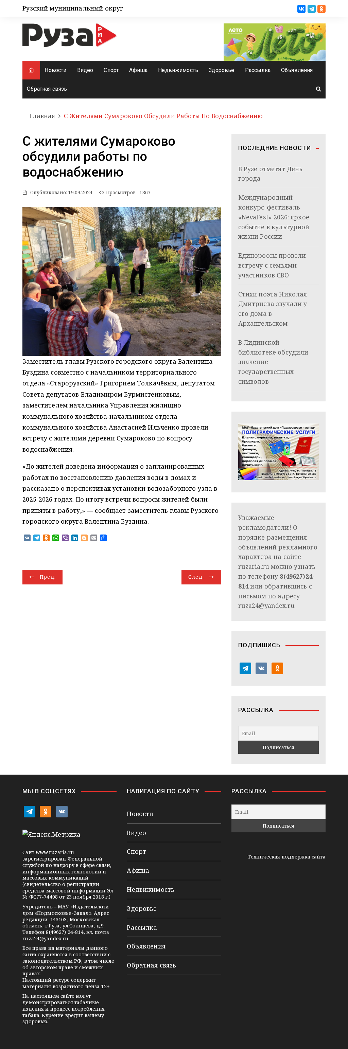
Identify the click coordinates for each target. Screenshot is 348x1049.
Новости (55, 70)
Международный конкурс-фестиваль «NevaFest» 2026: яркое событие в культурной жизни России (274, 216)
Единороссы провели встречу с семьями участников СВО (272, 265)
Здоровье (221, 70)
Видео (85, 70)
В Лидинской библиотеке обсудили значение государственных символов (273, 361)
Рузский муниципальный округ (72, 8)
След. (196, 577)
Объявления (297, 70)
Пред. (48, 577)
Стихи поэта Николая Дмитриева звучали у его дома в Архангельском (272, 308)
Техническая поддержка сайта (287, 856)
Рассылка (258, 70)
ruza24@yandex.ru (266, 605)
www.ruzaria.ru (55, 852)
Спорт (111, 70)
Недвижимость (178, 70)
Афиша (138, 70)
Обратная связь (47, 89)
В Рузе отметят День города (270, 174)
